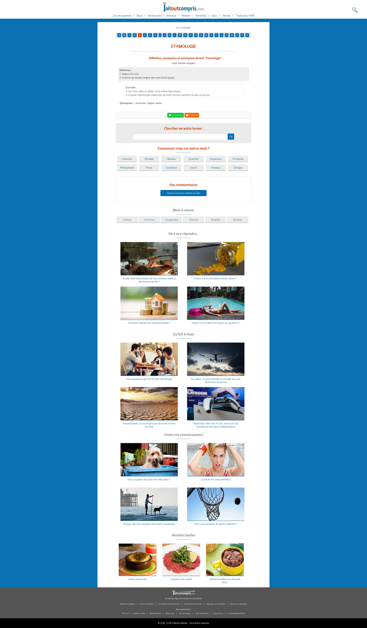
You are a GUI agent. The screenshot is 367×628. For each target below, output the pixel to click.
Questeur (194, 159)
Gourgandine (171, 219)
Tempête (215, 219)
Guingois (238, 167)
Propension (216, 159)
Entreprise (238, 159)
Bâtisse (171, 159)
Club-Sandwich (201, 613)
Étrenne (193, 219)
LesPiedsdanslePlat (236, 613)
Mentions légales (127, 604)
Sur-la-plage (184, 613)
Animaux (171, 15)
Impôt (194, 167)
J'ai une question (121, 15)
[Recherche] (354, 9)
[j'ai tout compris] (183, 6)
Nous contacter (146, 604)
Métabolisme (127, 167)
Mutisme (237, 219)
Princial (125, 613)
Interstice (127, 159)
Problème (193, 115)
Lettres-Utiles (139, 613)
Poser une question (238, 604)
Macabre (149, 159)
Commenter (177, 115)
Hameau (215, 167)
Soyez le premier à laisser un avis (183, 193)
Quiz (214, 15)
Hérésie (127, 219)
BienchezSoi (155, 613)
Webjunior (170, 613)
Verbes (226, 15)
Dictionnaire (154, 15)
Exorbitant (171, 167)
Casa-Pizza (218, 613)
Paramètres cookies (193, 604)
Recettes (201, 15)
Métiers (186, 15)
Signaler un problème (216, 604)
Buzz (139, 15)
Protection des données (169, 604)
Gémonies (149, 219)
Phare (149, 167)
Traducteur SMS (245, 15)
